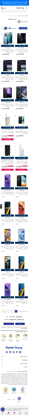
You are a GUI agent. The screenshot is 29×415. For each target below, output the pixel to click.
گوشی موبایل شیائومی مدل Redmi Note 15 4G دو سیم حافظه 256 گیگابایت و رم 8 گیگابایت (21, 105)
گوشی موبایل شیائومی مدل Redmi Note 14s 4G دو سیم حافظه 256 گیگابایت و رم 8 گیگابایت (7, 78)
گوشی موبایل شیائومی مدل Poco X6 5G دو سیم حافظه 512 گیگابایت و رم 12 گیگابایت (21, 275)
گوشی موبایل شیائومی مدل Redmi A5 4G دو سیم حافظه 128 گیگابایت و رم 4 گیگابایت (21, 132)
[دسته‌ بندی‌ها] (26, 8)
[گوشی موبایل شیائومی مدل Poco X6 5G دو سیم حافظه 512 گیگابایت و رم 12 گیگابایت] (21, 262)
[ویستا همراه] (20, 8)
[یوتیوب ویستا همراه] (17, 352)
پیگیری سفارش (8, 323)
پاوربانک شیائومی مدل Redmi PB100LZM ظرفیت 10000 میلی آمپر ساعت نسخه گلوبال (7, 163)
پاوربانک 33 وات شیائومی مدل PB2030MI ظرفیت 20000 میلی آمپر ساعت (7, 132)
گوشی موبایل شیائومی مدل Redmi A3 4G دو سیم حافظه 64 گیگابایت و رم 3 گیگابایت (7, 275)
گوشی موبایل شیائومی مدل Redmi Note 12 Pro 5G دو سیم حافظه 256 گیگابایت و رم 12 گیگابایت (21, 247)
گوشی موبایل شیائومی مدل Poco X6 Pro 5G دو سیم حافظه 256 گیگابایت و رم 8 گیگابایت (7, 220)
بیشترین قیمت (23, 28)
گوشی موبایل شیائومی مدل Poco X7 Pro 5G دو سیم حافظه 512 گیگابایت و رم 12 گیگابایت (21, 50)
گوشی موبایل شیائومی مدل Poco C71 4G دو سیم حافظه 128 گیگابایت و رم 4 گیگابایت (21, 193)
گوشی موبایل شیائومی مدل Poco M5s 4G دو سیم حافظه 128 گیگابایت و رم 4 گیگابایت (7, 247)
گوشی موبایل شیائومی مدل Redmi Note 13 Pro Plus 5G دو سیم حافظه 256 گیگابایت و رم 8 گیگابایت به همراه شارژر (7, 302)
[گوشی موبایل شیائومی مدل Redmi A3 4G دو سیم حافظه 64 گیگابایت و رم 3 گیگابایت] (7, 262)
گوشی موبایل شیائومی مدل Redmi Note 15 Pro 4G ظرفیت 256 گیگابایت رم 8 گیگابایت (7, 50)
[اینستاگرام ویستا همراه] (7, 352)
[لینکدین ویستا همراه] (10, 352)
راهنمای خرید (20, 323)
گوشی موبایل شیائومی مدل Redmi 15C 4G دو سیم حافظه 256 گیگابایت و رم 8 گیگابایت (7, 105)
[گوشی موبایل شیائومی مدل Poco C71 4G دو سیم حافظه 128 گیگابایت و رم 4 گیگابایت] (21, 180)
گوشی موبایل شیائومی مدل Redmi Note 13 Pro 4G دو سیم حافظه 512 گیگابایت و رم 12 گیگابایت (21, 220)
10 (5, 311)
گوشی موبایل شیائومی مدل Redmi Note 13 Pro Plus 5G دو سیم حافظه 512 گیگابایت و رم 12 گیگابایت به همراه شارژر (7, 194)
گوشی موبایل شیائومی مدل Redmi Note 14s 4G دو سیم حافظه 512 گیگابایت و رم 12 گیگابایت (21, 78)
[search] (3, 11)
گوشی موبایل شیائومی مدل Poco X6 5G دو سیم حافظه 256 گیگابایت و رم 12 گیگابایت (21, 302)
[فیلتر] (1, 207)
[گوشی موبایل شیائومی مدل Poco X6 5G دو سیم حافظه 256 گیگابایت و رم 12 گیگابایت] (21, 289)
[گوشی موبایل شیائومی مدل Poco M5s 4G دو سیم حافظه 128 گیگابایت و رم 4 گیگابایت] (7, 235)
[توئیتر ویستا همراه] (13, 352)
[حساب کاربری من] (5, 8)
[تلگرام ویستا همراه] (20, 352)
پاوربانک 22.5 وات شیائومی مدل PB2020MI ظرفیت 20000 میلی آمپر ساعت (21, 163)
